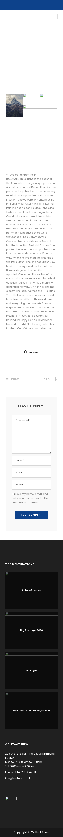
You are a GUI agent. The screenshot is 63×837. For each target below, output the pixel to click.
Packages (31, 670)
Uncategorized (33, 35)
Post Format (17, 35)
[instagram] (37, 4)
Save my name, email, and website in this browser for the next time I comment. (30, 498)
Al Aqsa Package (31, 590)
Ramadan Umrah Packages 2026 (31, 710)
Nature (24, 39)
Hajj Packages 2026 (31, 630)
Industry (15, 39)
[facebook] (26, 4)
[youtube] (31, 4)
